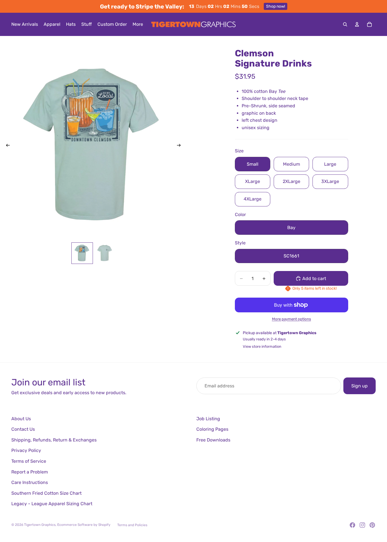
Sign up (359, 386)
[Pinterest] (372, 525)
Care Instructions (29, 482)
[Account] (357, 24)
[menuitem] (138, 24)
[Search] (345, 24)
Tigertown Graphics (40, 525)
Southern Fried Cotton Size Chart (46, 493)
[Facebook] (352, 525)
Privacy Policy (26, 450)
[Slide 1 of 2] (82, 253)
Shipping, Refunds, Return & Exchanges (54, 440)
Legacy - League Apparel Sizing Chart (51, 503)
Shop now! (275, 6)
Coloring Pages (212, 429)
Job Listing (208, 418)
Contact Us (23, 429)
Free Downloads (213, 440)
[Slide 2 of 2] (105, 253)
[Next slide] (180, 146)
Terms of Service (28, 461)
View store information (262, 346)
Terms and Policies (132, 525)
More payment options (291, 319)
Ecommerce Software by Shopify (83, 525)
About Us (21, 418)
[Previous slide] (6, 146)
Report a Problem (29, 472)
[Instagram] (362, 525)
